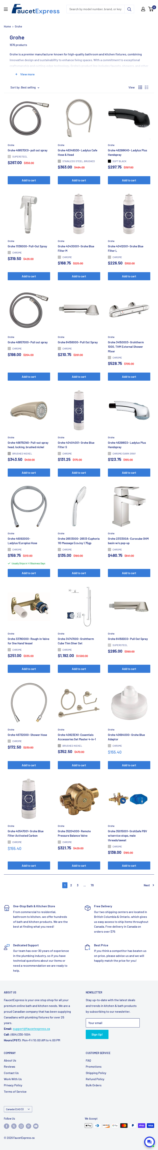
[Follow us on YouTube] (36, 1126)
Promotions (94, 1066)
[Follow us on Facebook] (6, 1126)
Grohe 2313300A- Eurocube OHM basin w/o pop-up (128, 541)
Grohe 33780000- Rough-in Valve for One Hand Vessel (28, 641)
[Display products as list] (146, 87)
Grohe (18, 26)
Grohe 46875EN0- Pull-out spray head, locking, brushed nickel (28, 445)
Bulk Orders (94, 1085)
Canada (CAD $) (15, 1109)
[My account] (143, 9)
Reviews (9, 1066)
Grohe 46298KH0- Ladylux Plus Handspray (127, 152)
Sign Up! (97, 1034)
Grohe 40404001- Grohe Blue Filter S (76, 445)
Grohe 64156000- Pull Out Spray (78, 342)
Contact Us (11, 1073)
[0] (151, 9)
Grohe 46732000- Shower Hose (27, 734)
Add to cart (29, 180)
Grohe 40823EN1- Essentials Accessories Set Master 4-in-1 (77, 737)
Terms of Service (15, 1091)
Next (147, 885)
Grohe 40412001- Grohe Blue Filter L (125, 248)
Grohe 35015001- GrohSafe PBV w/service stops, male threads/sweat (127, 835)
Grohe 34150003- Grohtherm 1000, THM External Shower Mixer (126, 346)
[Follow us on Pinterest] (28, 1126)
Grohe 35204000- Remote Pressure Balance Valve (74, 833)
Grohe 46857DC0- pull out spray (27, 150)
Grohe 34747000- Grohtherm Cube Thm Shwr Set (76, 641)
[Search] (129, 9)
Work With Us (13, 1079)
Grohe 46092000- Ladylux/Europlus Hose (22, 541)
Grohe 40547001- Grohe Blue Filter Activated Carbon (26, 833)
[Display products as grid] (140, 87)
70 (92, 885)
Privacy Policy (13, 1085)
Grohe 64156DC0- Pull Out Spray (128, 638)
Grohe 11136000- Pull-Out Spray (27, 246)
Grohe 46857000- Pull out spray (28, 342)
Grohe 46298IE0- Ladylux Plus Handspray (127, 445)
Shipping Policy (96, 1073)
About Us (10, 1060)
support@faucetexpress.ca (31, 1028)
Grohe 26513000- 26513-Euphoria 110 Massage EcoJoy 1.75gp (79, 541)
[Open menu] (6, 9)
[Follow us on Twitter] (14, 1126)
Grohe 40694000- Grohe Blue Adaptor (126, 737)
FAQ (88, 1060)
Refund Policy (95, 1079)
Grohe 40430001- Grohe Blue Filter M (76, 248)
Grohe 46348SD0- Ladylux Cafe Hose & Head (77, 152)
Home (7, 26)
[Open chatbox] (149, 1142)
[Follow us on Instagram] (21, 1126)
